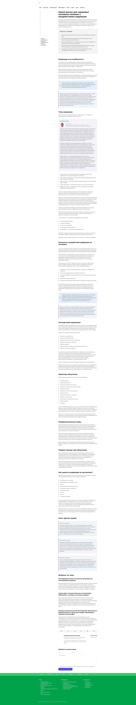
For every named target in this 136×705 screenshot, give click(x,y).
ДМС (87, 674)
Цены (77, 7)
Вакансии (71, 674)
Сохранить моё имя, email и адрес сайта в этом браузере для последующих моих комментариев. (77, 666)
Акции (72, 7)
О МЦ (40, 7)
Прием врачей (53, 7)
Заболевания (61, 7)
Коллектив (45, 7)
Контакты (82, 7)
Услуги (68, 7)
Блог (57, 674)
